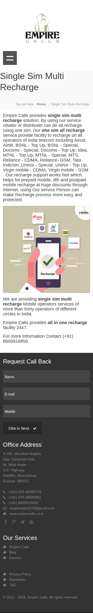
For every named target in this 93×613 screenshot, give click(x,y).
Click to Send (19, 428)
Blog (12, 552)
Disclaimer (17, 580)
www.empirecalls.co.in (26, 514)
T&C (12, 585)
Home (41, 104)
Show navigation (10, 58)
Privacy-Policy (20, 574)
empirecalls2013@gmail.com (32, 508)
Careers (15, 558)
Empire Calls (19, 547)
